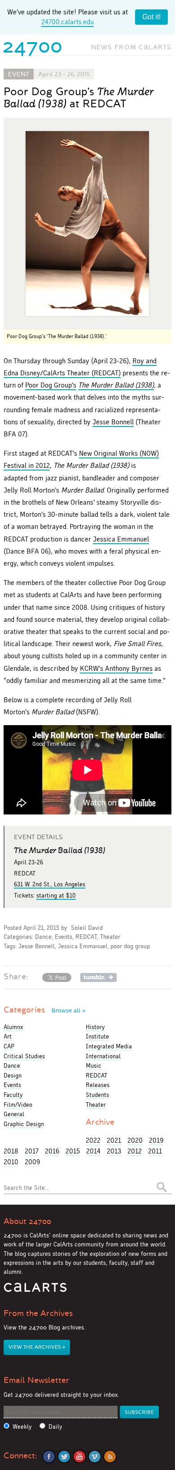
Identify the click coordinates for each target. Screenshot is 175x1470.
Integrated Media (109, 1046)
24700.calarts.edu (67, 22)
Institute (97, 1036)
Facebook (49, 1456)
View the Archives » (37, 1347)
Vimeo (94, 1456)
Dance (43, 936)
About (27, 1221)
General (14, 1114)
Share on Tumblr (98, 977)
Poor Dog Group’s (50, 385)
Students (97, 1094)
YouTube (79, 1456)
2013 (114, 1151)
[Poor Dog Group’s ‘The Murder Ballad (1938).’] (87, 224)
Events (63, 936)
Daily (55, 1426)
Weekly (22, 1426)
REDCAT (86, 936)
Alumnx (13, 1026)
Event (18, 74)
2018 (11, 1151)
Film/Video (18, 1104)
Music (93, 1065)
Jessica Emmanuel (121, 539)
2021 (114, 1140)
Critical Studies (24, 1056)
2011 (155, 1151)
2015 (73, 1151)
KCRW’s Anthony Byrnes (116, 668)
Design (13, 1075)
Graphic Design (24, 1123)
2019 (156, 1140)
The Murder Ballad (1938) (116, 385)
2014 (93, 1151)
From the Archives (38, 1313)
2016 (52, 1151)
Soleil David (87, 927)
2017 (32, 1151)
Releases (97, 1084)
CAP (9, 1046)
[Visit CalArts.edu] (35, 1290)
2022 (93, 1140)
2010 (11, 1162)
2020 (135, 1140)
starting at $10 (56, 895)
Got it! (151, 17)
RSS (110, 1456)
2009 (32, 1162)
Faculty (13, 1094)
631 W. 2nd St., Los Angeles (49, 884)
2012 (134, 1151)
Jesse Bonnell (113, 422)
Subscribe (139, 1412)
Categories (44, 1009)
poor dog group (130, 946)
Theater (110, 936)
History (95, 1026)
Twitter (64, 1456)
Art (8, 1036)
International (103, 1056)
